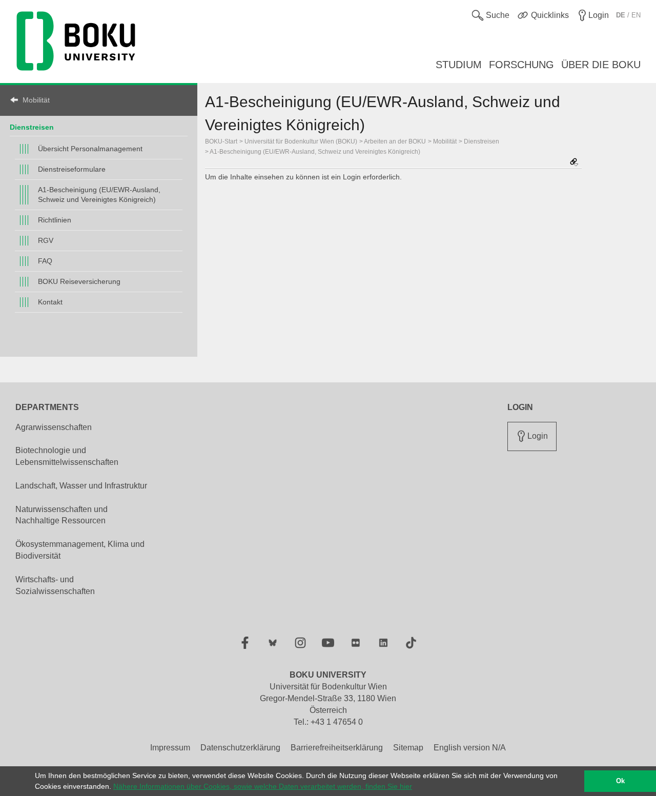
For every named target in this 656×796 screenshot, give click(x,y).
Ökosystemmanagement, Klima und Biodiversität (80, 550)
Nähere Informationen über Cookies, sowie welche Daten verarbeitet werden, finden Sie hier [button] (262, 786)
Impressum (170, 747)
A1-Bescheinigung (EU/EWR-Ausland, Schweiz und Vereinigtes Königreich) (99, 194)
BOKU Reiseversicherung (79, 281)
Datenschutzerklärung (240, 747)
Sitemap (408, 747)
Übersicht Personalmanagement (90, 149)
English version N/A (470, 747)
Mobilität (36, 100)
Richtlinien (54, 220)
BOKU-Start (221, 141)
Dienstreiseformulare (72, 169)
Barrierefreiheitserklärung (337, 747)
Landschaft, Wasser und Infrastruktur (81, 485)
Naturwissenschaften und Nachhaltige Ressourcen (61, 515)
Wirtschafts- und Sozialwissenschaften (55, 585)
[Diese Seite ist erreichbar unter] (574, 162)
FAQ (45, 261)
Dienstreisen (32, 127)
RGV (45, 240)
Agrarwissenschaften (53, 427)
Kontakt (50, 302)
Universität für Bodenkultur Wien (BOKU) (300, 141)
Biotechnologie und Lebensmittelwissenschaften (66, 456)
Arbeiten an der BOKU (395, 141)
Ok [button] (620, 781)
